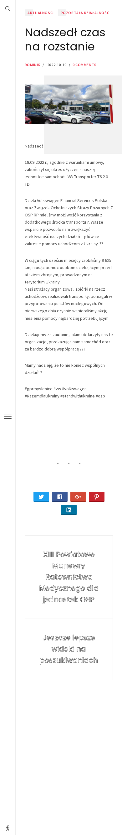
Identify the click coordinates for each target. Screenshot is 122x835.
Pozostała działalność (85, 12)
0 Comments (85, 64)
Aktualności (41, 12)
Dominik (32, 64)
